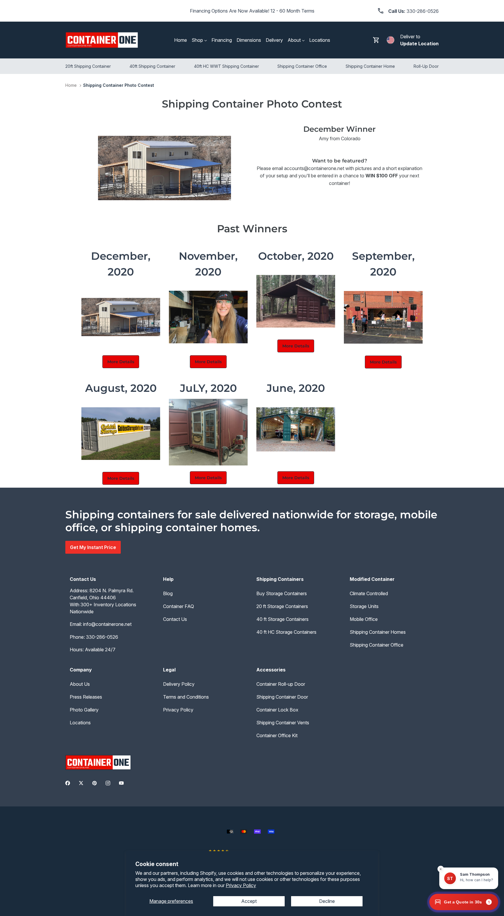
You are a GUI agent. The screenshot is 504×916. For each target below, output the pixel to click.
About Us (80, 684)
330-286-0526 (102, 637)
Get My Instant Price (93, 547)
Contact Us (175, 619)
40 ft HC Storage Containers (286, 632)
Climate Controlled (369, 593)
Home (71, 85)
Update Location (419, 43)
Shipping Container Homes (378, 632)
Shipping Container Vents (282, 722)
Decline (327, 901)
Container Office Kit (277, 735)
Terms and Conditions (186, 697)
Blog (168, 593)
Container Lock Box (277, 710)
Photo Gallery (84, 710)
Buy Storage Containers (281, 593)
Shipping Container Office (376, 645)
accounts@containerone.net (314, 168)
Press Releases (86, 697)
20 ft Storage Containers (282, 606)
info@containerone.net (107, 624)
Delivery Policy (179, 684)
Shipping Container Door (282, 697)
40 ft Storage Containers (282, 619)
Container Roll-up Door (280, 684)
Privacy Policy (241, 885)
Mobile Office (364, 619)
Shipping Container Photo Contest (118, 85)
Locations (80, 722)
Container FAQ (178, 606)
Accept (249, 901)
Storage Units (364, 606)
